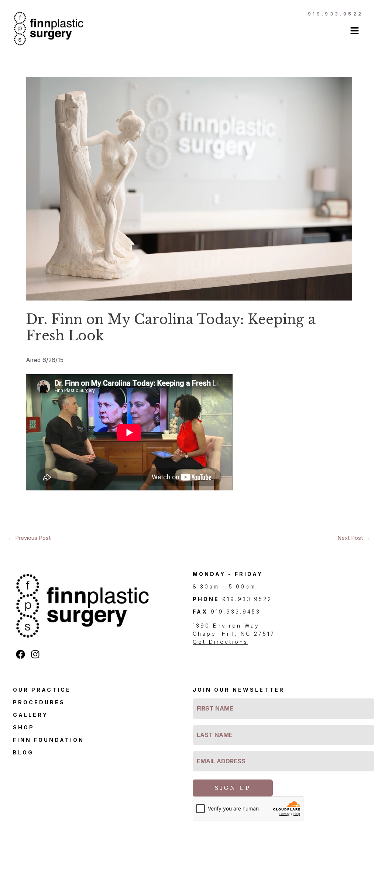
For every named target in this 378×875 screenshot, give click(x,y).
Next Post (353, 537)
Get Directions (220, 642)
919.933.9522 (335, 14)
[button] (258, 31)
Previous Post (29, 537)
